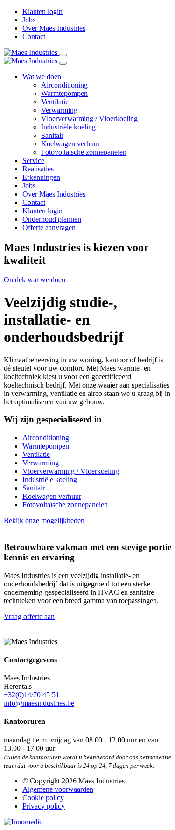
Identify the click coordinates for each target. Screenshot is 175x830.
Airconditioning (64, 85)
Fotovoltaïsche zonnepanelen (83, 152)
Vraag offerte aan (29, 616)
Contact (33, 37)
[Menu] (63, 55)
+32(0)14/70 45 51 (31, 695)
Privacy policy (43, 806)
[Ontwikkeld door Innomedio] (23, 822)
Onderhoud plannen (51, 219)
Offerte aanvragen (49, 227)
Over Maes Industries (53, 28)
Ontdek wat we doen (34, 280)
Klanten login (42, 11)
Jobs (28, 20)
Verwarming (59, 110)
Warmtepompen (64, 93)
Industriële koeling (68, 127)
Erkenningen (41, 177)
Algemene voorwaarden (57, 789)
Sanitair (52, 135)
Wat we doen (41, 77)
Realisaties (38, 169)
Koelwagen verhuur (70, 144)
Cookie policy (43, 798)
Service (33, 160)
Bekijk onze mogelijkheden (44, 520)
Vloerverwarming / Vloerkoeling (89, 118)
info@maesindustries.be (39, 703)
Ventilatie (55, 102)
